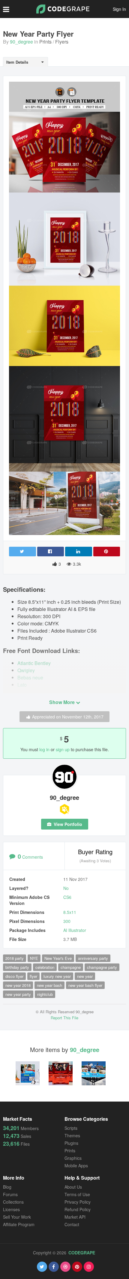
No (66, 888)
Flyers (61, 41)
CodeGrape (81, 1253)
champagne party (102, 967)
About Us (73, 1187)
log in (44, 749)
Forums (10, 1194)
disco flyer (14, 976)
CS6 (67, 897)
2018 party (14, 958)
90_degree (21, 41)
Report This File (64, 1017)
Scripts (70, 1128)
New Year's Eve (58, 958)
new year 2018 (18, 985)
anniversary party (93, 958)
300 (66, 921)
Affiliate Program (18, 1224)
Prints (45, 41)
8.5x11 (69, 912)
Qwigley (26, 670)
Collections (13, 1202)
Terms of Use (77, 1194)
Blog (7, 1187)
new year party (18, 994)
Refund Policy (77, 1209)
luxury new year (57, 976)
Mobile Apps (76, 1166)
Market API (75, 1217)
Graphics (73, 1158)
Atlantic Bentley (34, 663)
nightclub (45, 994)
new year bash (49, 985)
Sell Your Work (17, 1217)
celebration (44, 967)
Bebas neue (30, 677)
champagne (71, 967)
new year (85, 976)
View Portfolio (67, 824)
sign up (63, 749)
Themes (72, 1135)
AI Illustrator (74, 930)
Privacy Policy (77, 1202)
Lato (22, 684)
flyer (33, 976)
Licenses (11, 1209)
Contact (71, 1224)
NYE (34, 958)
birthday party (17, 967)
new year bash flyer (85, 985)
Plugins (71, 1143)
